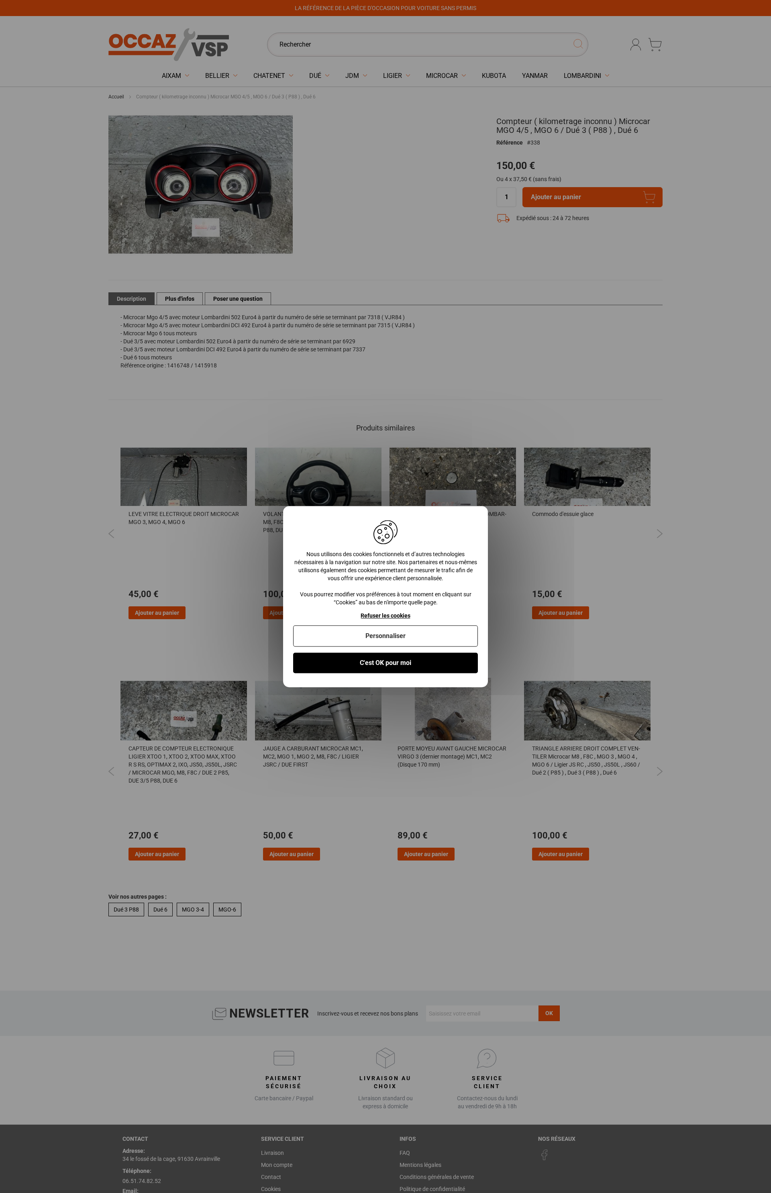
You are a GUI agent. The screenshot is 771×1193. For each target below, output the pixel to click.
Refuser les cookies (385, 615)
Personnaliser (385, 636)
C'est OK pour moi (385, 663)
